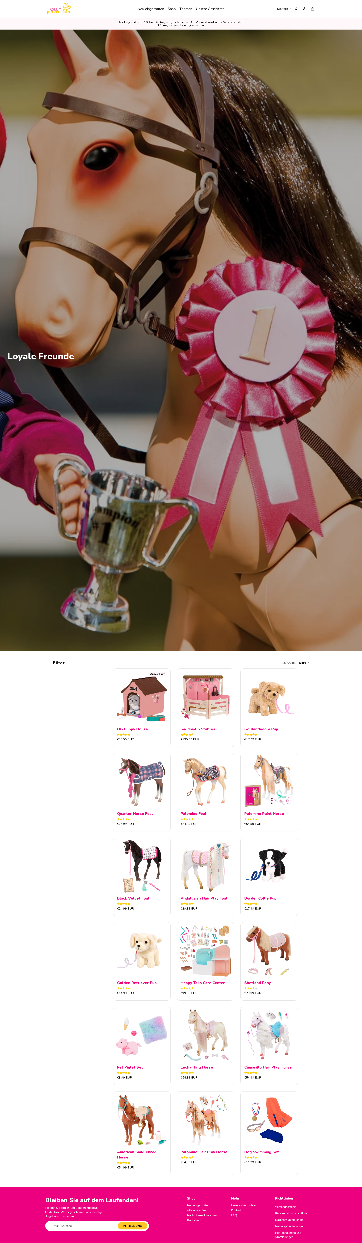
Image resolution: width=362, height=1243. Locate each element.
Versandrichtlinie (285, 1207)
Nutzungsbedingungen (289, 1226)
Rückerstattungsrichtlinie (291, 1213)
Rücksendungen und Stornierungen (288, 1235)
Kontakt (236, 1210)
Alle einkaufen (196, 1210)
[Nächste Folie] (163, 697)
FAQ (234, 1215)
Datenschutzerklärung (289, 1220)
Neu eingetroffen (198, 1205)
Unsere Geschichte (243, 1205)
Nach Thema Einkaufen (202, 1215)
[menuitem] (151, 9)
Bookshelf (193, 1220)
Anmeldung (132, 1226)
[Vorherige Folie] (120, 697)
